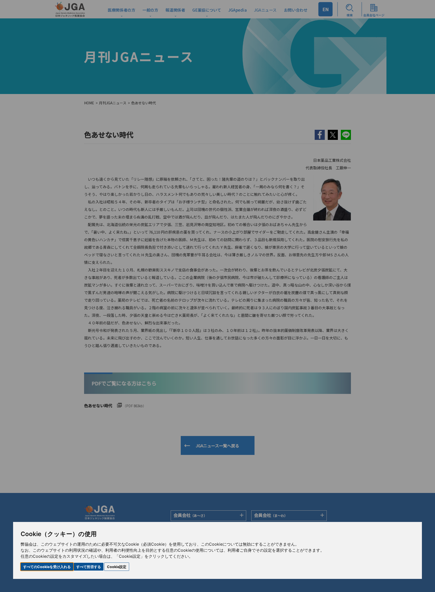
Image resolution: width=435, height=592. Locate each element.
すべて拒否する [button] (88, 567)
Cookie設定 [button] (116, 567)
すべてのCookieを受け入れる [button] (47, 567)
